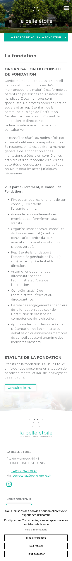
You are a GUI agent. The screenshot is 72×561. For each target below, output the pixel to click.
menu (66, 8)
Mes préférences (36, 537)
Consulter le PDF (20, 388)
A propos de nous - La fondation (36, 37)
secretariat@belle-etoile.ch (32, 475)
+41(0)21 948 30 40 (24, 471)
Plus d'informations (36, 529)
